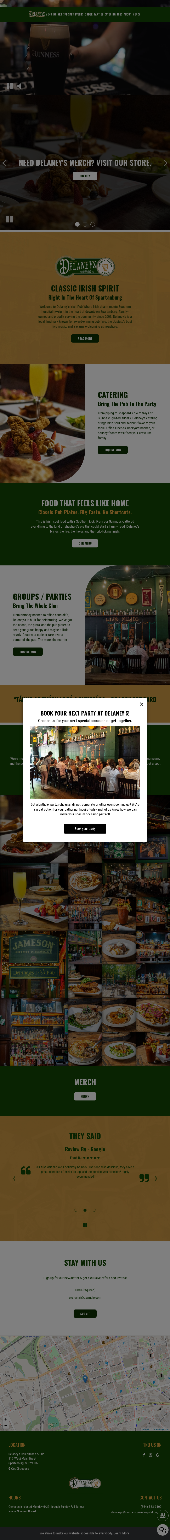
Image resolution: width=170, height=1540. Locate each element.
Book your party (85, 829)
